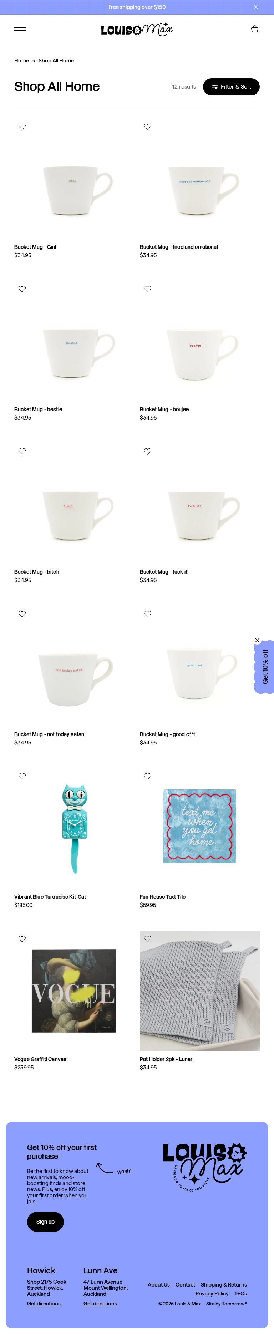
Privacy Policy (212, 1294)
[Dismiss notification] (256, 7)
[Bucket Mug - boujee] (200, 341)
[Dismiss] (257, 640)
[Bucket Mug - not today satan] (74, 666)
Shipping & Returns (224, 1285)
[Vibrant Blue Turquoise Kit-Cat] (74, 828)
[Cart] (255, 29)
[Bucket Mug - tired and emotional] (200, 179)
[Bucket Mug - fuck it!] (200, 503)
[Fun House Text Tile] (200, 828)
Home (21, 60)
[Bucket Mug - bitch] (74, 503)
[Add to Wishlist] (23, 126)
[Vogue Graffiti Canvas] (74, 991)
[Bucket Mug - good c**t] (200, 666)
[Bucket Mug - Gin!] (74, 179)
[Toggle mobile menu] (20, 29)
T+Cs (240, 1294)
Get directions (44, 1304)
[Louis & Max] (137, 28)
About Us (159, 1285)
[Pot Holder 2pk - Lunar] (200, 991)
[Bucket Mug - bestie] (74, 341)
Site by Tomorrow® (226, 1304)
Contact (185, 1285)
